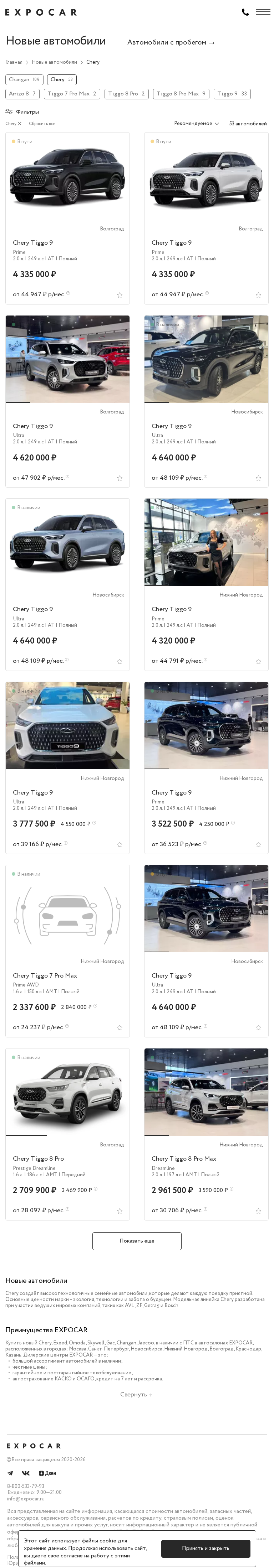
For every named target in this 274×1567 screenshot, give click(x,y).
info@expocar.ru (26, 1499)
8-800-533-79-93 (25, 1486)
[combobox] (192, 124)
